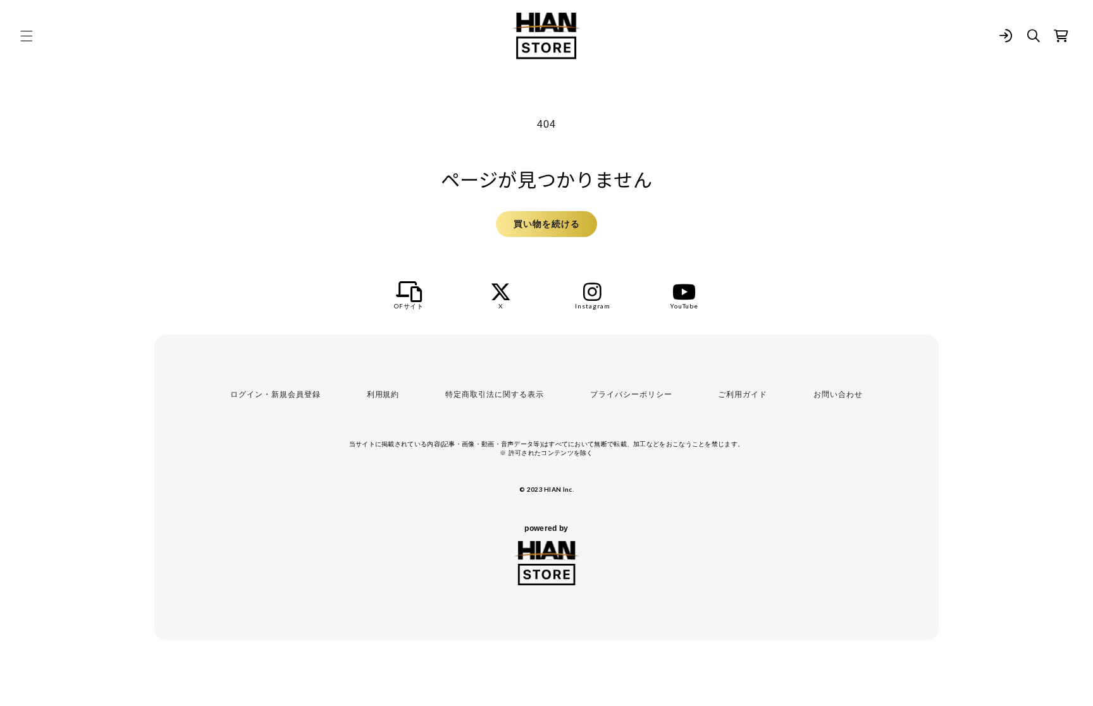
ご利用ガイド (742, 394)
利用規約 (383, 394)
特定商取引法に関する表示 (494, 394)
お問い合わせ (838, 394)
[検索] (1033, 36)
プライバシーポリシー (631, 394)
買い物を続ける (547, 224)
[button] (26, 36)
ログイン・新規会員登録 (275, 394)
